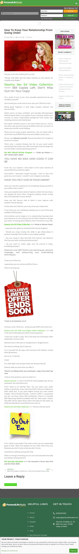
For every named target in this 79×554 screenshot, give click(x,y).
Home (32, 513)
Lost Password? (70, 18)
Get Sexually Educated (13, 461)
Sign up (71, 15)
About (32, 517)
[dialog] (39, 545)
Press (32, 526)
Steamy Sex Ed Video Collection (28, 84)
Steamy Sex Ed (10, 381)
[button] (76, 3)
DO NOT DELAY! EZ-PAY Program (18, 152)
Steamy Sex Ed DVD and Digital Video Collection (24, 331)
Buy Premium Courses (38, 535)
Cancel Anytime (58, 18)
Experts (33, 522)
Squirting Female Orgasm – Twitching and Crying (65, 61)
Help (31, 531)
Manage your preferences (9, 550)
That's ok (73, 550)
